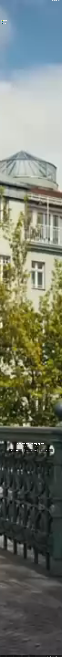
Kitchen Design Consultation (46, 450)
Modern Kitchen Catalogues (31, 450)
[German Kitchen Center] (5, 23)
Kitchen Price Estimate (15, 450)
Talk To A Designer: (53, 656)
